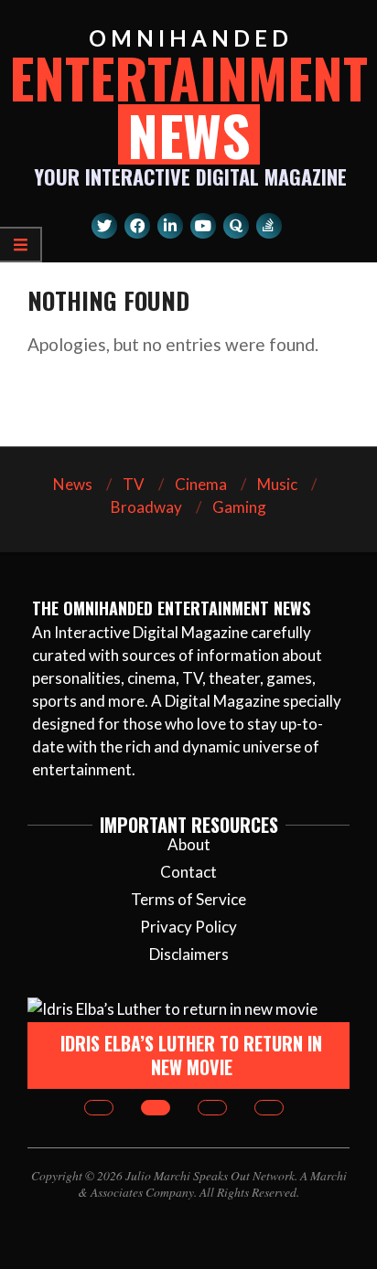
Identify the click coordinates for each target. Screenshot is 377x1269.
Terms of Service (188, 899)
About (188, 844)
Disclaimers (189, 954)
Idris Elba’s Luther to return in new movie (191, 1055)
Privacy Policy (188, 926)
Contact (188, 871)
